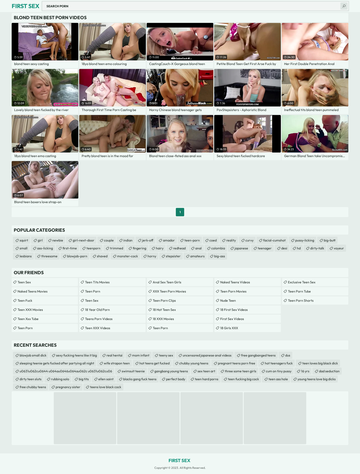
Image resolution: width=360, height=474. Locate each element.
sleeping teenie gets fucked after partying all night (57, 363)
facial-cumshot (274, 240)
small (24, 248)
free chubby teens (33, 387)
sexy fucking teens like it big (76, 355)
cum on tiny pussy (278, 371)
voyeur (339, 248)
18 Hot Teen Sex (164, 310)
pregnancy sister (68, 387)
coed (213, 240)
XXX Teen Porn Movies (169, 291)
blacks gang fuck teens (139, 379)
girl (40, 240)
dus (287, 355)
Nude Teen (228, 300)
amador (169, 240)
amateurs (197, 256)
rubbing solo (60, 379)
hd (299, 248)
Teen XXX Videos (97, 328)
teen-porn (192, 240)
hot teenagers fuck (279, 363)
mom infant (140, 355)
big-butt (329, 240)
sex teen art (206, 371)
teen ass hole (278, 379)
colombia (218, 248)
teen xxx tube (28, 319)
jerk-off (147, 240)
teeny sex (166, 355)
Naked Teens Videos (235, 282)
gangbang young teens (171, 371)
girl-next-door (83, 240)
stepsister (173, 256)
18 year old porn (97, 310)
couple (109, 240)
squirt (24, 240)
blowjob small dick (33, 355)
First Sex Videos (232, 319)
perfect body (175, 379)
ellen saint (106, 379)
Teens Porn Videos (98, 319)
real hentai (114, 355)
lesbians (26, 256)
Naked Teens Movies (33, 291)
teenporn (93, 248)
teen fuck (25, 300)
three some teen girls (240, 371)
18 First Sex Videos (234, 310)
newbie (57, 240)
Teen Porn (25, 328)
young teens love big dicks (317, 379)
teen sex (91, 300)
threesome (49, 256)
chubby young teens (193, 363)
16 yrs (305, 371)
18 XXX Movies (163, 319)
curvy (249, 240)
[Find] (344, 6)
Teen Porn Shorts (301, 300)
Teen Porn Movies (233, 291)
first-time (69, 248)
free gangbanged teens (258, 355)
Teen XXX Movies (30, 310)
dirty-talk (317, 248)
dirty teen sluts (30, 379)
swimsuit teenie (133, 371)
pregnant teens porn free (236, 363)
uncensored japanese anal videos (207, 355)
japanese (241, 248)
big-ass (219, 256)
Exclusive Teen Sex (301, 282)
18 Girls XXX (229, 328)
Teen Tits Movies (97, 282)
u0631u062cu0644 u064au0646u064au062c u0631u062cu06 (66, 371)
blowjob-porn (77, 256)
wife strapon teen (117, 363)
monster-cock (127, 256)
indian (127, 240)
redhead (179, 248)
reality (231, 240)
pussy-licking (304, 240)
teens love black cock (105, 387)
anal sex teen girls (167, 282)
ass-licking (45, 248)
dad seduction (329, 371)
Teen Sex (24, 282)
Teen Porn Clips (164, 300)
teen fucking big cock (243, 379)
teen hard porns (206, 379)
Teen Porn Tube (299, 291)
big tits (84, 379)
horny (152, 256)
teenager (265, 248)
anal (198, 248)
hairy (160, 248)
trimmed (116, 248)
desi (284, 248)
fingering (139, 248)
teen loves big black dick (320, 363)
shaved (102, 256)
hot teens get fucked (154, 363)
